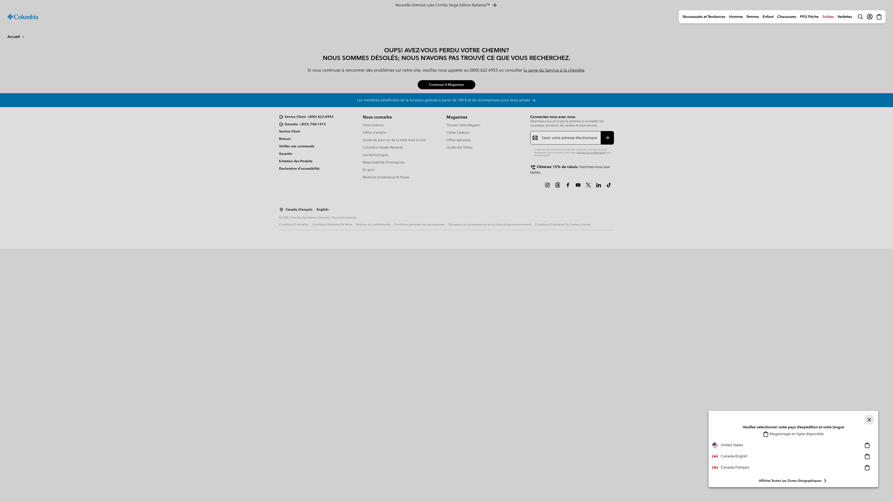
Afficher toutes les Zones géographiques (790, 481)
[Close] (869, 420)
